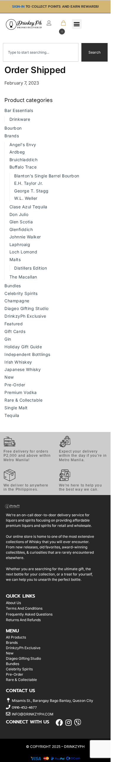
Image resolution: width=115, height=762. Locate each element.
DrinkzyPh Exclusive (25, 316)
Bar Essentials (18, 110)
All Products (16, 637)
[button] (61, 26)
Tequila (11, 415)
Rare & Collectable (23, 400)
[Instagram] (68, 722)
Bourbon (13, 128)
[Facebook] (59, 722)
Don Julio (19, 214)
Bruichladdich (23, 159)
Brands (11, 135)
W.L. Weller (25, 198)
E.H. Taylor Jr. (28, 183)
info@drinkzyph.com (32, 714)
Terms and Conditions (24, 608)
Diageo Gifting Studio (26, 308)
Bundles (12, 285)
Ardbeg (17, 151)
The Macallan (23, 276)
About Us (13, 603)
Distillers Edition (30, 268)
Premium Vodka (20, 392)
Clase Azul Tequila (28, 206)
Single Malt (16, 407)
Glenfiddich (21, 229)
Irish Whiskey (18, 361)
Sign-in (18, 6)
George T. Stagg (31, 190)
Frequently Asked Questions (29, 614)
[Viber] (77, 722)
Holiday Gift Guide (23, 346)
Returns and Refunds (23, 620)
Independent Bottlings (27, 354)
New (9, 377)
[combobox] (40, 52)
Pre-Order (14, 384)
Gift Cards (14, 331)
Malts (15, 259)
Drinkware (19, 119)
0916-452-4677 (24, 707)
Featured (13, 323)
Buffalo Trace (23, 166)
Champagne (16, 300)
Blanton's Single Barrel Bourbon (46, 175)
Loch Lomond (23, 251)
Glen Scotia (21, 221)
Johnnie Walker (25, 236)
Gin (7, 339)
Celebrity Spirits (21, 293)
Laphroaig (19, 244)
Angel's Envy (22, 144)
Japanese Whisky (22, 369)
